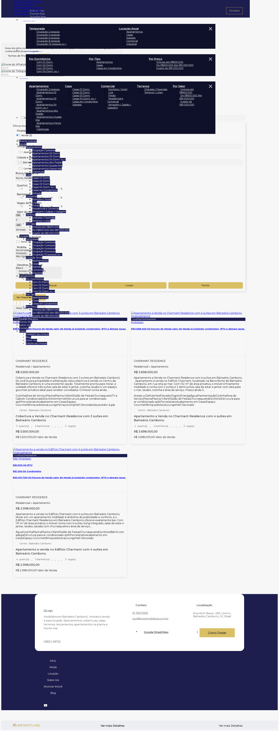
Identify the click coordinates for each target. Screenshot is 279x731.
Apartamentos (134, 31)
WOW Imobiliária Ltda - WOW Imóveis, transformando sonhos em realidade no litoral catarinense (27, 7)
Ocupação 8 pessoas (48, 41)
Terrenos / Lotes (153, 92)
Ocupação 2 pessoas (48, 31)
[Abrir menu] (14, 138)
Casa (68, 86)
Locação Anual (129, 28)
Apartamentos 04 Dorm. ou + (46, 106)
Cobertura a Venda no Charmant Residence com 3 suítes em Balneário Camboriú (62, 418)
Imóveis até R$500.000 (169, 62)
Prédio (112, 95)
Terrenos (143, 86)
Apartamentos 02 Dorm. (46, 94)
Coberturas (42, 129)
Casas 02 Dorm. (81, 92)
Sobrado (131, 37)
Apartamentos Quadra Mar (49, 118)
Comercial (132, 41)
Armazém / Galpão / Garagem (119, 106)
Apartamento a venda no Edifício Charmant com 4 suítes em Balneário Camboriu (62, 551)
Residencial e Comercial (115, 100)
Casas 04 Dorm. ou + (84, 98)
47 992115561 (140, 613)
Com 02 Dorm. (44, 65)
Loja (110, 92)
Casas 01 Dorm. (81, 89)
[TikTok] (139, 708)
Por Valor (179, 86)
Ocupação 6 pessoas (48, 37)
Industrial (131, 44)
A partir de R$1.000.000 (169, 68)
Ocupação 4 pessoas (48, 34)
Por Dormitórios (40, 58)
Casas (129, 34)
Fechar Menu (210, 36)
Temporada (37, 28)
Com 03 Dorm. (44, 68)
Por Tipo (94, 58)
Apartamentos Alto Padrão (47, 112)
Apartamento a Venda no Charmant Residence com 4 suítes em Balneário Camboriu (183, 418)
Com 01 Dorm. (44, 62)
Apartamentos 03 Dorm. (46, 100)
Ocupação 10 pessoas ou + (51, 44)
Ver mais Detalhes (231, 726)
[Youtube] (139, 705)
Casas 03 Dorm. (81, 95)
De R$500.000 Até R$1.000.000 (174, 65)
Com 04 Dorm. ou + (47, 71)
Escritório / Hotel (117, 89)
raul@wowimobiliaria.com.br (150, 618)
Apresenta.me (22, 724)
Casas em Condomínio (109, 68)
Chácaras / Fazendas (155, 89)
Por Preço (155, 58)
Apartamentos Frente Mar (48, 125)
